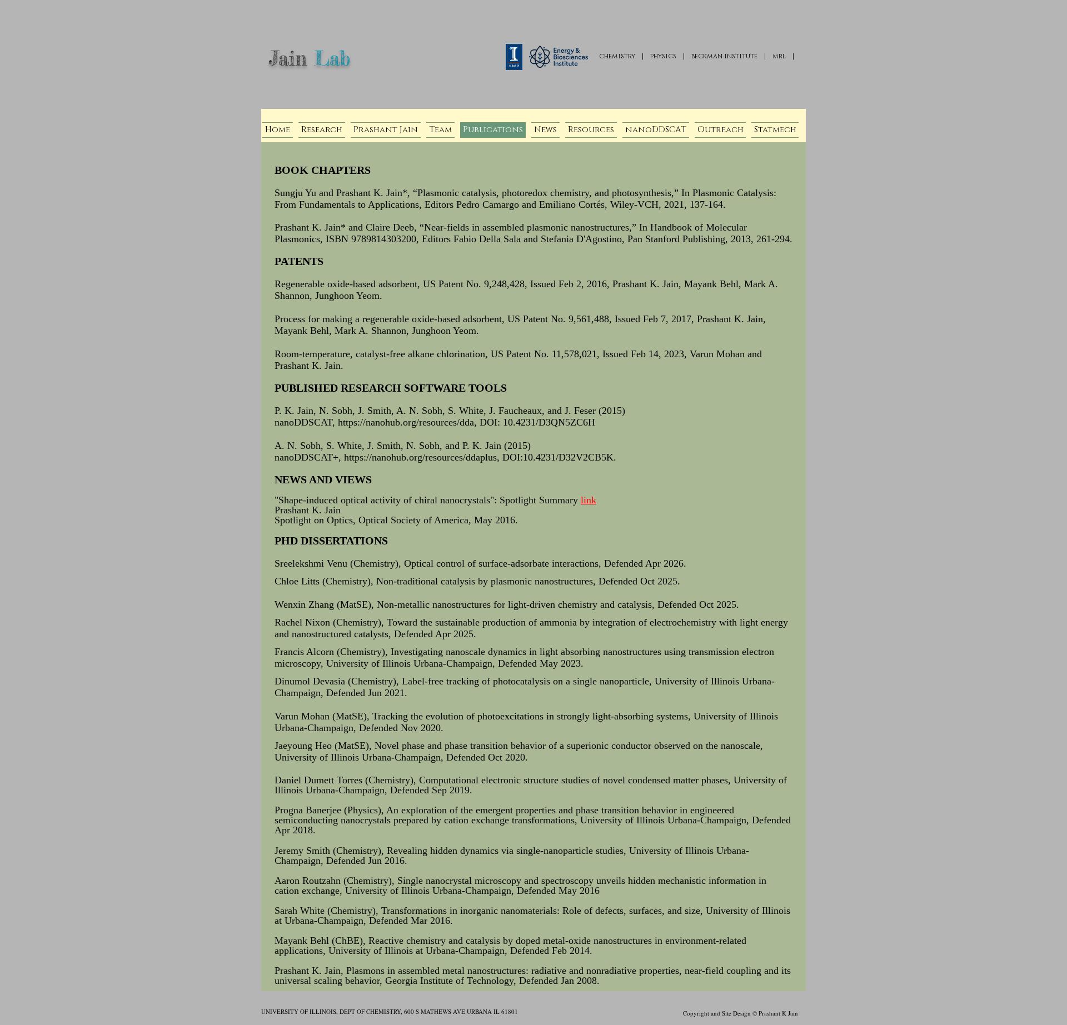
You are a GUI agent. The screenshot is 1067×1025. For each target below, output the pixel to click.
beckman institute (724, 56)
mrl (779, 56)
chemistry (617, 56)
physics (663, 56)
